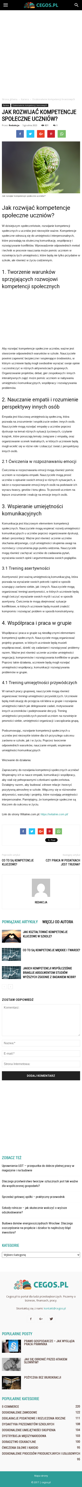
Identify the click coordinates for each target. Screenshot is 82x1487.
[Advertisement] (41, 53)
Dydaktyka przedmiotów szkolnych (28, 1424)
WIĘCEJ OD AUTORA (57, 922)
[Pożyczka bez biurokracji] (11, 1382)
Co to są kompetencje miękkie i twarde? (51, 950)
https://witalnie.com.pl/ (54, 814)
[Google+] (41, 1319)
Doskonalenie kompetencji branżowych (29, 105)
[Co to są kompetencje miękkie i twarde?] (11, 954)
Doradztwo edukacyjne (19, 1442)
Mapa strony (41, 1475)
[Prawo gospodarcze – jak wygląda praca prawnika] (11, 1346)
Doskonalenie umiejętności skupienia (28, 1430)
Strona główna (9, 99)
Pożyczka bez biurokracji (42, 1377)
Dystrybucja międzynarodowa (24, 1436)
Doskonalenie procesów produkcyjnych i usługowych (41, 1453)
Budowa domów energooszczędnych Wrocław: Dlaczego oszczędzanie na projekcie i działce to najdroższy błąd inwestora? (37, 1227)
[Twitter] (51, 1319)
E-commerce (10, 1406)
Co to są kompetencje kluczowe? (18, 862)
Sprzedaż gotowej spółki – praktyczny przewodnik (33, 1197)
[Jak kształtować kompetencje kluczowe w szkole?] (11, 936)
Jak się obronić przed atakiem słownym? (45, 1360)
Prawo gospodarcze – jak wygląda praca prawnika (49, 1342)
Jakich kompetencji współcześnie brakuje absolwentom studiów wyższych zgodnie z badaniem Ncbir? (49, 973)
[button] (76, 5)
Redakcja (14, 125)
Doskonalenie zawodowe (19, 1412)
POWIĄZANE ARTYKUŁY (20, 922)
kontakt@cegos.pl (55, 1308)
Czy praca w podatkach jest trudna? (63, 862)
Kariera (6, 105)
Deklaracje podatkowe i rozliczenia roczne (33, 1418)
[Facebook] (31, 1319)
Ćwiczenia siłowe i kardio (20, 1448)
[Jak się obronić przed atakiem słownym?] (11, 1364)
